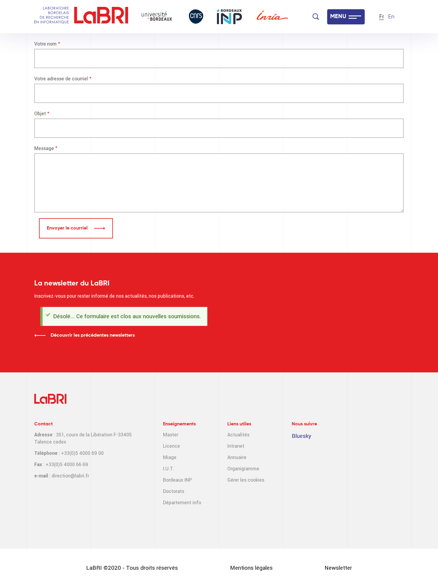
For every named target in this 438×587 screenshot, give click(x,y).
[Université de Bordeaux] (156, 16)
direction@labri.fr (70, 476)
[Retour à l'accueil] (101, 17)
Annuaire (236, 457)
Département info (182, 502)
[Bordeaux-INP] (229, 16)
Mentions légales (251, 567)
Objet (40, 113)
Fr (381, 17)
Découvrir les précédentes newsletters (93, 335)
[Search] (316, 16)
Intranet (235, 446)
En (391, 17)
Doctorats (173, 491)
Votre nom (45, 44)
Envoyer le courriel (68, 228)
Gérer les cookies (245, 480)
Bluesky (301, 436)
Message (44, 148)
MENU (338, 17)
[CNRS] (196, 16)
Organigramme (243, 469)
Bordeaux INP (177, 480)
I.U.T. (168, 469)
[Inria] (272, 16)
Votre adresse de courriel (61, 79)
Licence (171, 446)
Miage (169, 457)
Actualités (238, 435)
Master (170, 435)
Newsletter (338, 567)
